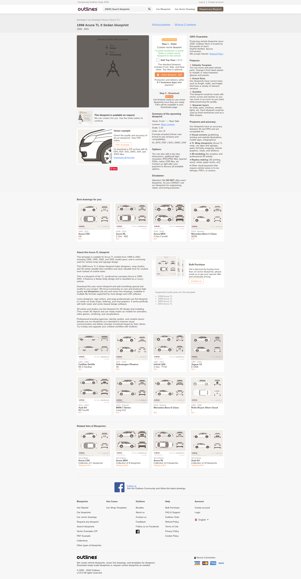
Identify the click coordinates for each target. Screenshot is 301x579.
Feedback (141, 522)
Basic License (168, 124)
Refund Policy (216, 54)
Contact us (196, 281)
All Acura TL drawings (185, 24)
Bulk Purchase (172, 507)
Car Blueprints (163, 9)
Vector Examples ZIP (87, 531)
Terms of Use (171, 526)
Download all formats (124, 157)
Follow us (131, 486)
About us (140, 512)
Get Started (82, 507)
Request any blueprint (88, 522)
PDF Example (122, 144)
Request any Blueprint (210, 9)
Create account (215, 2)
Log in (202, 2)
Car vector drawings (87, 517)
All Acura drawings (161, 24)
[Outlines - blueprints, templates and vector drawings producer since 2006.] (88, 9)
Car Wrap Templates (116, 507)
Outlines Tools (172, 517)
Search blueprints (85, 526)
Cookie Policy (172, 536)
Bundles (140, 507)
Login (197, 512)
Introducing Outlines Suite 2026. (93, 2)
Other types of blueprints (89, 545)
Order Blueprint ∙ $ (170, 74)
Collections (82, 540)
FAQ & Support (172, 512)
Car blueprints (84, 512)
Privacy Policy (172, 531)
